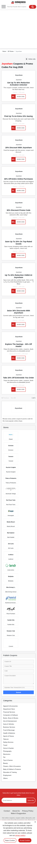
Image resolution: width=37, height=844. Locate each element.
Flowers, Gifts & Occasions (12, 766)
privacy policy (20, 835)
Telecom (6, 739)
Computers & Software (10, 715)
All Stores (11, 51)
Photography (7, 751)
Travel (5, 745)
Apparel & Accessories (10, 706)
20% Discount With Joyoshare (18, 148)
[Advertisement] (18, 29)
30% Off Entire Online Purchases (18, 179)
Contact (7, 811)
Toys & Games (8, 760)
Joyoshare (19, 79)
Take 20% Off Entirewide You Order (18, 378)
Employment (7, 775)
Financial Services (9, 712)
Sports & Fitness (8, 736)
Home (4, 51)
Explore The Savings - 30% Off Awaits (18, 345)
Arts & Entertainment (10, 721)
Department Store (9, 709)
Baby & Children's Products (12, 769)
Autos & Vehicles (8, 724)
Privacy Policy (27, 811)
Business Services (9, 727)
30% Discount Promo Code (18, 210)
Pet (4, 757)
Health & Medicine (9, 733)
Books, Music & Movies (10, 718)
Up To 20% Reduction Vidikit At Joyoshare (18, 276)
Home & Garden (8, 748)
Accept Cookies (25, 840)
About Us (16, 811)
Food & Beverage (9, 730)
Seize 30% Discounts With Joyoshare (18, 312)
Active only (31, 59)
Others (5, 778)
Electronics (6, 754)
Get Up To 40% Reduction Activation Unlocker (18, 84)
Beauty (5, 763)
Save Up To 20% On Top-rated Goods (18, 243)
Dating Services (8, 742)
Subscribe (31, 800)
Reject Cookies (10, 840)
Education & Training (10, 772)
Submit (18, 692)
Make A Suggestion (18, 813)
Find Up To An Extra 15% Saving (18, 116)
